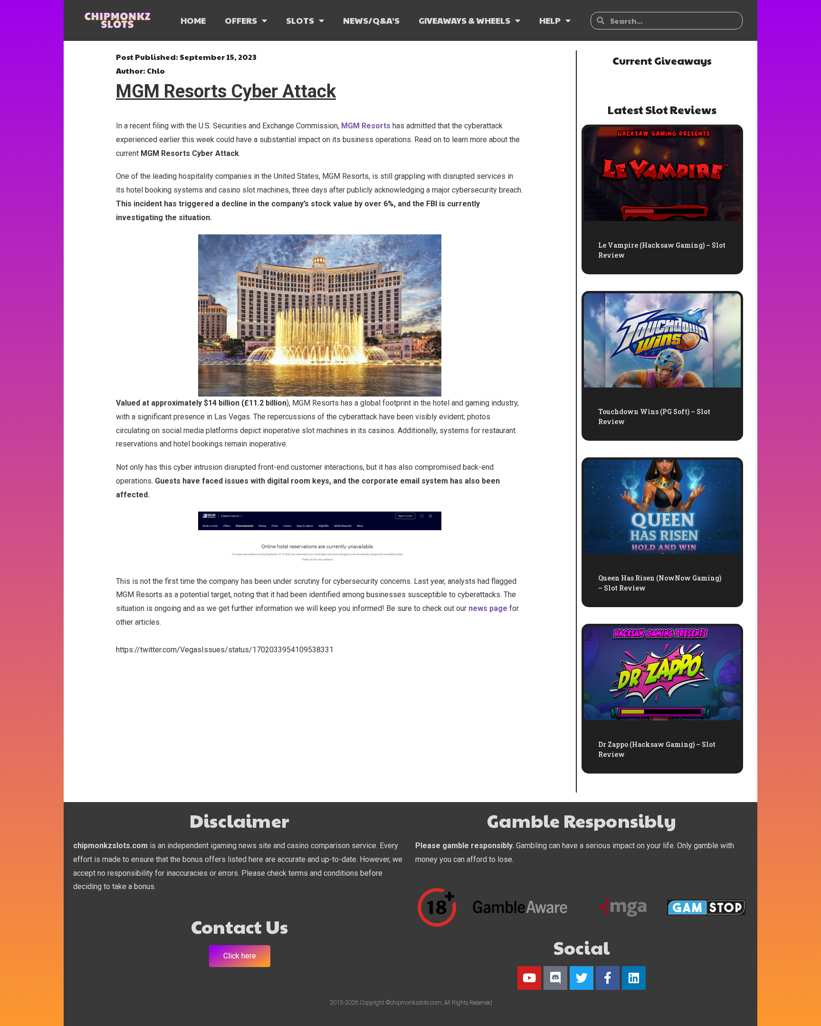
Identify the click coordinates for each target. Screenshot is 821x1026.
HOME (193, 20)
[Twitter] (581, 978)
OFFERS (241, 20)
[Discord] (555, 978)
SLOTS (300, 20)
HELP (550, 20)
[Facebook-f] (608, 978)
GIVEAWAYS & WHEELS (464, 20)
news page (487, 608)
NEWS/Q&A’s (371, 20)
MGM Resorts (366, 125)
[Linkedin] (634, 978)
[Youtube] (529, 978)
